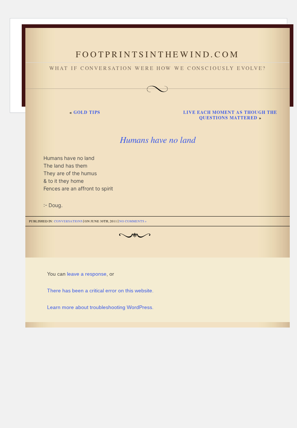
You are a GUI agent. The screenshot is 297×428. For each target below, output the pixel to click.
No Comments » (133, 221)
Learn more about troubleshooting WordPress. (100, 307)
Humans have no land (158, 139)
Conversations (68, 221)
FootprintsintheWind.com (157, 54)
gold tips (87, 112)
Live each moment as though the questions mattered (230, 115)
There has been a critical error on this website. (100, 290)
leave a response (86, 274)
